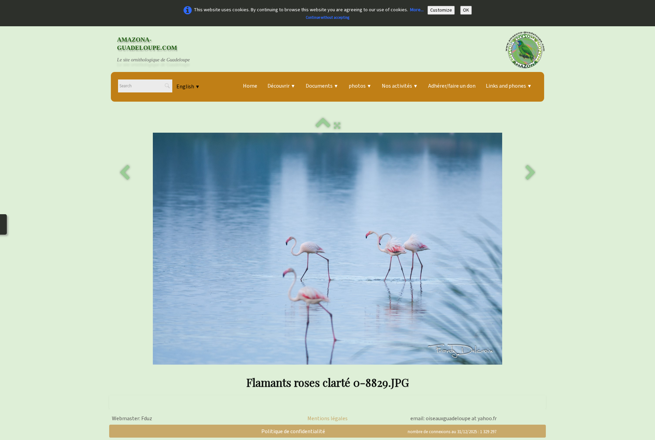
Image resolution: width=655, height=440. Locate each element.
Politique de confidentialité (293, 431)
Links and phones (509, 86)
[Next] (530, 173)
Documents (322, 86)
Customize (441, 10)
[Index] (323, 126)
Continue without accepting (327, 17)
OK (466, 10)
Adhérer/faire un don (452, 86)
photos (360, 86)
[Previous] (124, 173)
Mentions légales (327, 418)
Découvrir (281, 86)
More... (417, 9)
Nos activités (400, 86)
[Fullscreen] (337, 126)
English (188, 86)
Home (250, 86)
